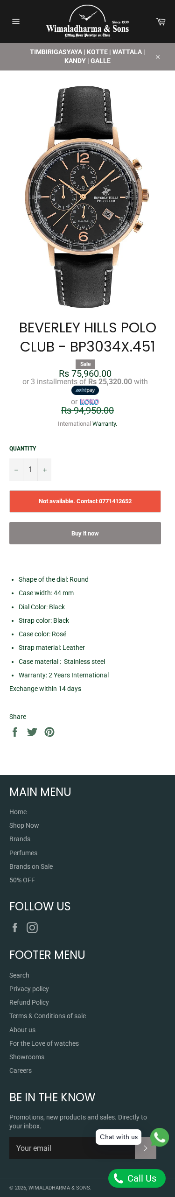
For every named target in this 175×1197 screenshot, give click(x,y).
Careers (20, 1070)
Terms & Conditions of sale (47, 1016)
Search (19, 975)
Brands (19, 839)
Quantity (22, 448)
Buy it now (85, 533)
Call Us (140, 1178)
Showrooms (26, 1057)
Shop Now (24, 825)
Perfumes (23, 853)
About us (22, 1030)
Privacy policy (29, 989)
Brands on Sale (31, 866)
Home (18, 812)
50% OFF (22, 880)
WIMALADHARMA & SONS (59, 1188)
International (74, 423)
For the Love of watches (44, 1043)
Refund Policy (29, 1002)
